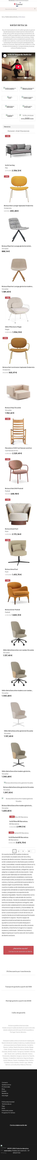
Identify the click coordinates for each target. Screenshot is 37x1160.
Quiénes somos (6, 1084)
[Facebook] (10, 1117)
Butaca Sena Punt (11, 569)
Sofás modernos (9, 89)
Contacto (5, 1082)
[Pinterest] (14, 1117)
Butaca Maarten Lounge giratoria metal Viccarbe (16, 246)
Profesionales (6, 1087)
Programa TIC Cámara (8, 1112)
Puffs (9, 98)
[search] (4, 9)
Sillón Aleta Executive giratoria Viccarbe (18, 731)
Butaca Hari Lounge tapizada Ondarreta (18, 206)
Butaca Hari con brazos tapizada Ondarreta (18, 367)
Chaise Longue (27, 98)
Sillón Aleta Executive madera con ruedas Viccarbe (17, 690)
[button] (18, 950)
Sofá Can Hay (10, 165)
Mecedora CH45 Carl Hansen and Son (18, 448)
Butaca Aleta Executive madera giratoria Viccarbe (16, 806)
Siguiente (33, 851)
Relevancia (7, 126)
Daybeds (9, 116)
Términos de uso (6, 1104)
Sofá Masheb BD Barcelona (18, 837)
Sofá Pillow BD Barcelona (18, 821)
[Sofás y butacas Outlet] (27, 117)
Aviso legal (5, 1095)
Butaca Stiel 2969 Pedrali (14, 488)
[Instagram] (22, 1117)
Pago (3, 1106)
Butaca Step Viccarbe (13, 408)
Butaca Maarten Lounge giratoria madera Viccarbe (17, 286)
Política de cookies (7, 1110)
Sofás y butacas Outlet (27, 118)
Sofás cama (27, 107)
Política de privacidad (8, 1102)
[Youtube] (27, 1117)
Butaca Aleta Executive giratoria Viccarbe (18, 787)
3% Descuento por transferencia (18, 971)
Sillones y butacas (27, 89)
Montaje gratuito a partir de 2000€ (18, 1001)
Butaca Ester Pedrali (12, 610)
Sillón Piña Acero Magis (13, 327)
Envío (3, 1108)
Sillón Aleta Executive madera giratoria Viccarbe (16, 771)
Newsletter (5, 1093)
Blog (3, 1089)
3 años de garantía (18, 1013)
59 (29, 851)
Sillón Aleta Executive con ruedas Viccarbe (18, 650)
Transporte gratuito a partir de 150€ (18, 987)
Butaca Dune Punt (11, 529)
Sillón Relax (10, 107)
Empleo (4, 1091)
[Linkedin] (18, 1117)
